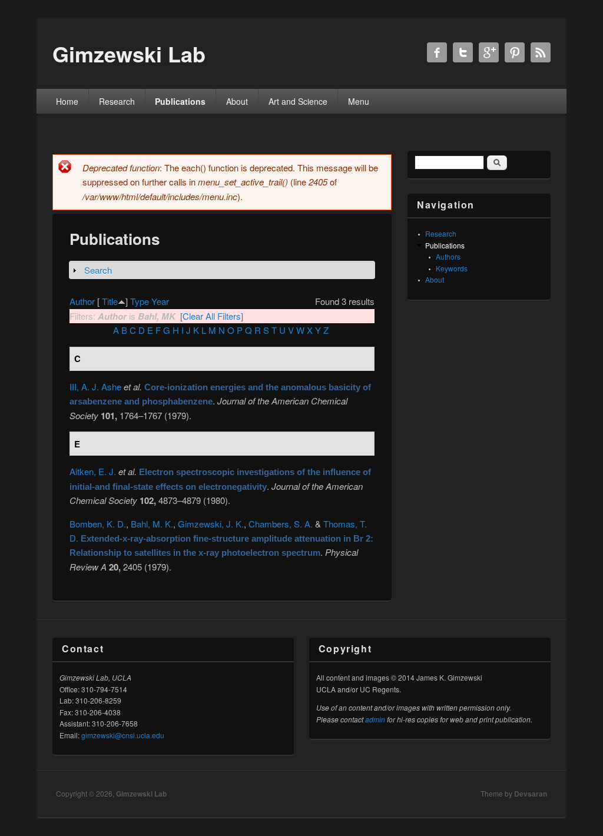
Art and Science (298, 101)
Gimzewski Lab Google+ (489, 52)
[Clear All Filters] (211, 316)
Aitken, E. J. (92, 471)
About (237, 101)
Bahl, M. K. (152, 523)
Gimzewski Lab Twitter (463, 52)
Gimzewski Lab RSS (541, 52)
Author (82, 301)
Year (160, 301)
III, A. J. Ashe (95, 386)
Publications (180, 101)
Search (98, 270)
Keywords (452, 268)
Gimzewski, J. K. (211, 523)
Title (110, 301)
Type (139, 301)
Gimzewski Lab (141, 793)
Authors (448, 256)
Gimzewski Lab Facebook (437, 52)
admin (375, 719)
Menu (358, 101)
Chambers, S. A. (281, 523)
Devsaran (530, 793)
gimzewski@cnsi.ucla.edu (122, 735)
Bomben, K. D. (97, 523)
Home (67, 101)
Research (117, 101)
